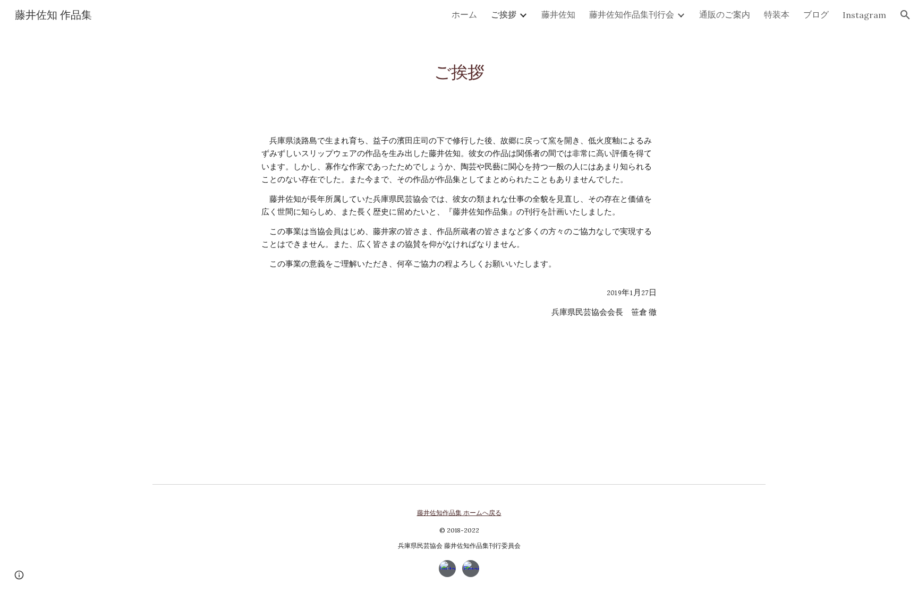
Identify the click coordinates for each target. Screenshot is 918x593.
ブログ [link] (816, 14)
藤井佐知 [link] (558, 14)
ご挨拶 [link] (503, 14)
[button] (905, 15)
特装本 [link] (776, 14)
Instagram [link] (864, 15)
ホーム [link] (464, 14)
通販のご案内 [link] (724, 14)
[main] (459, 66)
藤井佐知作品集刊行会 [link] (631, 14)
